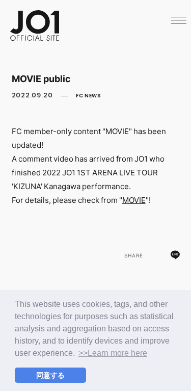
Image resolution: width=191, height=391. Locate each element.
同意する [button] (50, 375)
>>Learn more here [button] (112, 353)
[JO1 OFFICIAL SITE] (34, 37)
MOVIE (134, 199)
